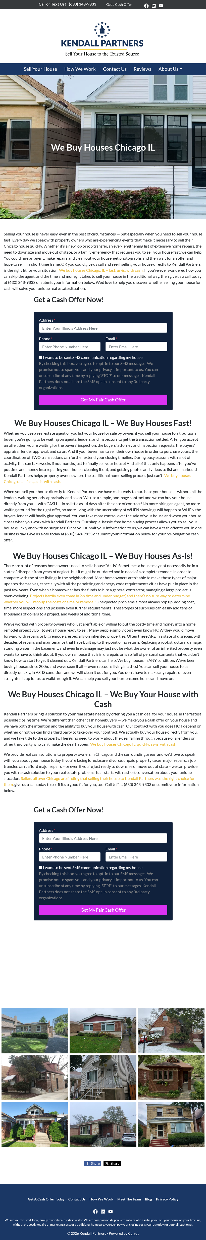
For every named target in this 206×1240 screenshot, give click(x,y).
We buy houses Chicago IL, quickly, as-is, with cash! (134, 744)
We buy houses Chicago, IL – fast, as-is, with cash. (101, 270)
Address (47, 320)
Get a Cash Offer (119, 5)
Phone (45, 338)
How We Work (80, 69)
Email (111, 338)
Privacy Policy (167, 1199)
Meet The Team (129, 1199)
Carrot (133, 1233)
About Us (168, 69)
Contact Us (115, 69)
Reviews (142, 69)
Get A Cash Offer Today (46, 1199)
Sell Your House (40, 69)
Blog (148, 1199)
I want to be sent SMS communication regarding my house (92, 357)
